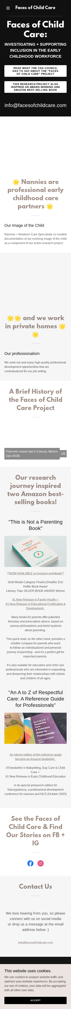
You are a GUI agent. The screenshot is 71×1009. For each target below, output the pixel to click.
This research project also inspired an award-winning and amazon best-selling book (35, 87)
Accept (35, 1000)
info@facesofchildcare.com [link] (35, 105)
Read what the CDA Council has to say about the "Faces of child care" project (36, 71)
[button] (9, 8)
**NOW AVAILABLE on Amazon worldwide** (35, 573)
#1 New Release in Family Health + (35, 599)
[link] (35, 8)
